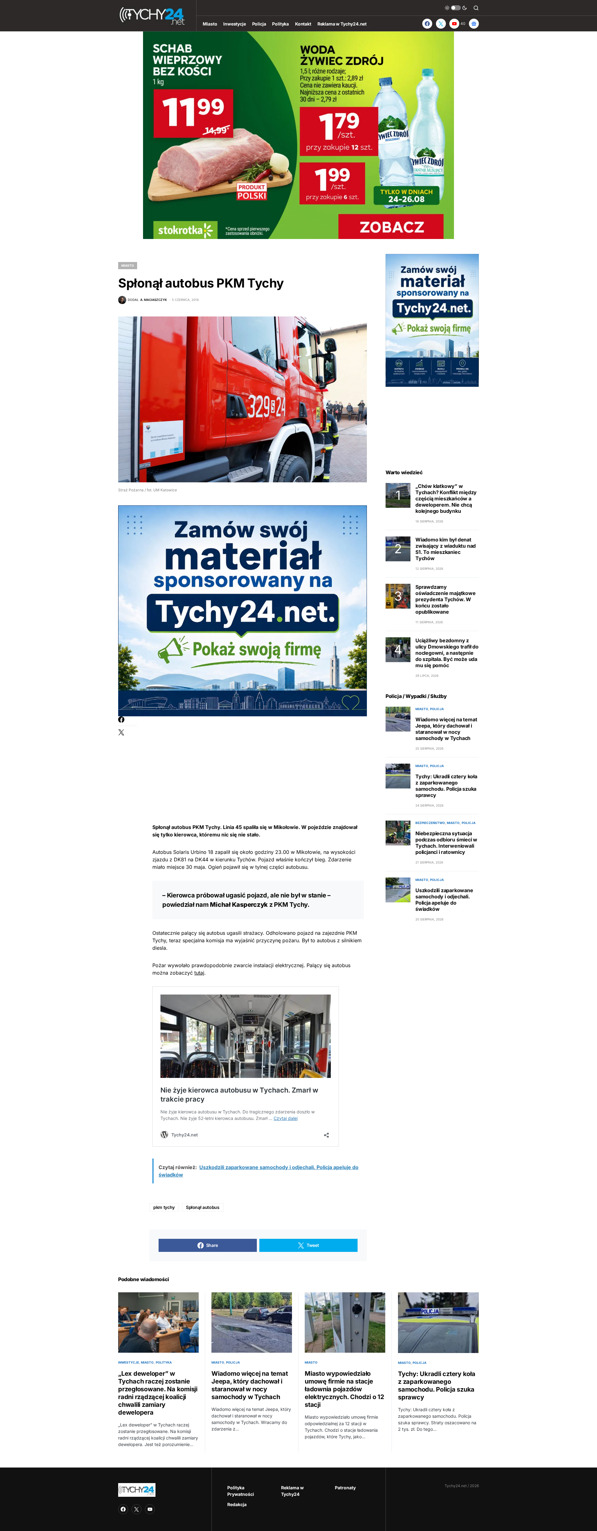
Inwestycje (128, 1362)
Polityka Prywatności (240, 1491)
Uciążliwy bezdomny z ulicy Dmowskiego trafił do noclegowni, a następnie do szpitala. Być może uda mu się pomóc (447, 652)
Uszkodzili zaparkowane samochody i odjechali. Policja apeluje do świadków (444, 899)
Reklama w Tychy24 (292, 1491)
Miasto (127, 265)
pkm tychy (164, 1207)
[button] (456, 8)
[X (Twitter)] (441, 23)
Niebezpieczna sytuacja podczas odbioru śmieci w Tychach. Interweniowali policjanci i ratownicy (446, 842)
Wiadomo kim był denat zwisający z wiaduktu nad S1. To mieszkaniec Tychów (445, 548)
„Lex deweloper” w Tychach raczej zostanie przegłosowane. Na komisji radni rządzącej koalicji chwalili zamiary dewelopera (157, 1393)
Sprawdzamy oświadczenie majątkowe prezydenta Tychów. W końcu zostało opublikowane (445, 599)
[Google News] (474, 23)
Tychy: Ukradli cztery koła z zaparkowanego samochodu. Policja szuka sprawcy (446, 785)
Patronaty (345, 1487)
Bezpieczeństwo (430, 823)
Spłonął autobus (203, 1207)
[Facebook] (427, 23)
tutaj (199, 973)
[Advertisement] (258, 759)
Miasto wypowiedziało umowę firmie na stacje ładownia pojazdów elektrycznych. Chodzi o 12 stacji (344, 1389)
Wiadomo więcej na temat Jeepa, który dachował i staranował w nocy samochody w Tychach (446, 728)
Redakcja (237, 1504)
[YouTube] (150, 1509)
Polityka (164, 1362)
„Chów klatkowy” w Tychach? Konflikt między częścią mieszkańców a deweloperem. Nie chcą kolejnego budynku (446, 498)
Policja (437, 709)
